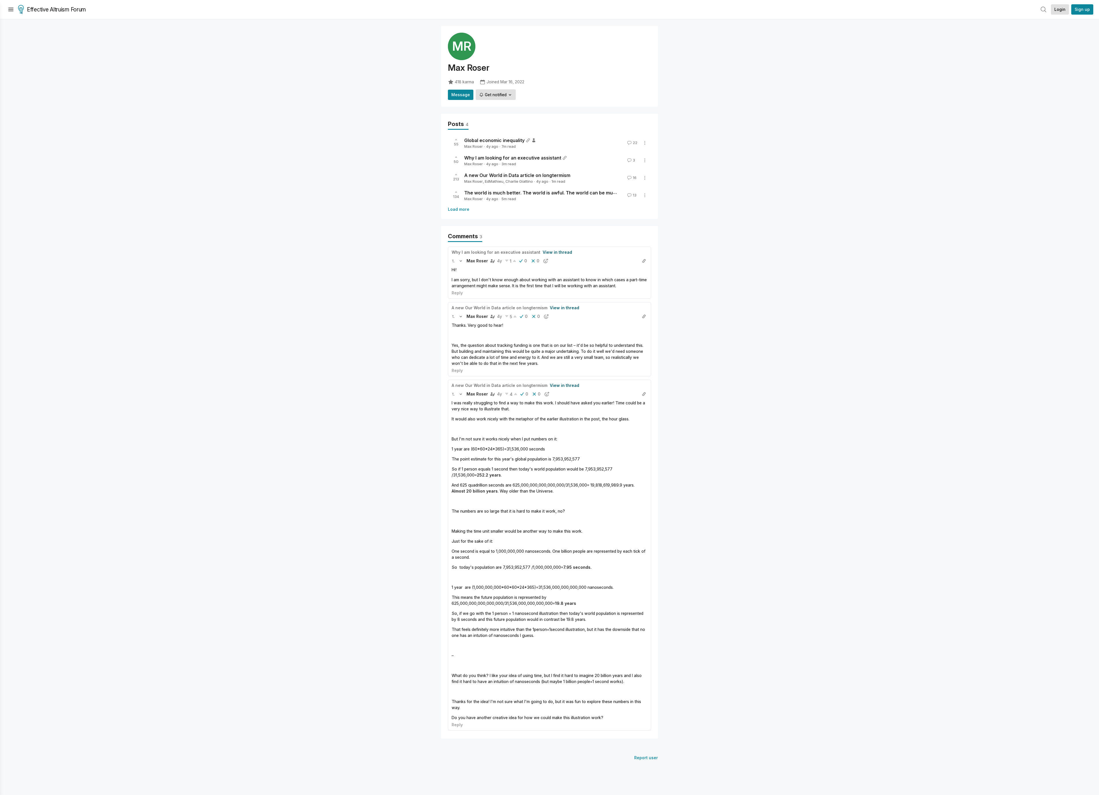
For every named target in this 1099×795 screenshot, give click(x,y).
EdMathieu (494, 181)
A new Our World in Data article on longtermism (517, 175)
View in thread (557, 252)
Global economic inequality (494, 140)
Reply (457, 292)
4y (499, 260)
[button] (453, 261)
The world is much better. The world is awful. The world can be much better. (549, 193)
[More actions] (645, 143)
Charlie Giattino (519, 181)
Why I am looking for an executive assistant (512, 158)
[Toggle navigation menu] (11, 9)
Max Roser (473, 146)
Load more (458, 209)
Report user (646, 757)
